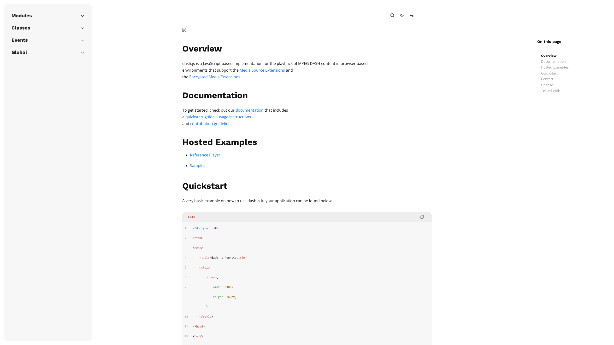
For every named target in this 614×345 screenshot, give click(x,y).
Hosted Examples (555, 67)
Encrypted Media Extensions (214, 77)
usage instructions (234, 117)
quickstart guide (200, 117)
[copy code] (422, 217)
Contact (547, 79)
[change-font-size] (411, 15)
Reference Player (205, 155)
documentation (250, 110)
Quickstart (549, 73)
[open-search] (392, 15)
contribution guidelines (211, 123)
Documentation (553, 61)
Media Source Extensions (262, 70)
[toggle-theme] (402, 15)
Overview (549, 56)
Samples (197, 165)
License (547, 85)
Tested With (550, 90)
